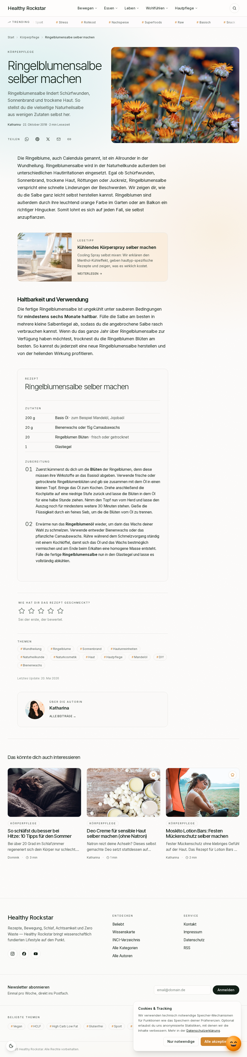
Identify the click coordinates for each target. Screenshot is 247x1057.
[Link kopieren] (69, 139)
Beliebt (118, 924)
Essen (109, 8)
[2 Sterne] (31, 611)
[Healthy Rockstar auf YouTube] (36, 954)
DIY (161, 657)
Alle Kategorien (125, 948)
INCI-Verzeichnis (126, 940)
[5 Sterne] (60, 611)
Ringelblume (62, 649)
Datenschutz (194, 940)
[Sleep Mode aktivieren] (11, 1046)
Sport (119, 1026)
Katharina (14, 124)
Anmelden (226, 990)
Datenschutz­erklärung (203, 1030)
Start (11, 37)
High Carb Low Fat (66, 1026)
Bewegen (86, 8)
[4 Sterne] (50, 611)
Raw (139, 22)
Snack (189, 22)
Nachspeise (78, 22)
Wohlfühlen (155, 8)
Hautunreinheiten (125, 649)
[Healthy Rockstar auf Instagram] (12, 954)
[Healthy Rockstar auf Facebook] (24, 954)
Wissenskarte (123, 932)
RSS (187, 948)
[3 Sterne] (41, 611)
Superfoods (111, 22)
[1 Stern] (21, 611)
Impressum (193, 932)
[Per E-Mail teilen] (58, 139)
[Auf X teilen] (48, 139)
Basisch (163, 22)
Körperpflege (29, 37)
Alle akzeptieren (218, 1041)
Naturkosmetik (66, 657)
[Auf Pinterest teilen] (37, 139)
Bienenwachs (32, 665)
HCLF (38, 1026)
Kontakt (190, 924)
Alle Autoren (122, 956)
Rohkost (48, 22)
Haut (91, 657)
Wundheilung (32, 649)
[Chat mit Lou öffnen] (233, 1043)
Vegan (215, 22)
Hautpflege (184, 8)
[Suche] (234, 8)
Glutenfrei (97, 1026)
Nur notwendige (181, 1041)
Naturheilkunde (33, 657)
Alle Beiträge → (62, 716)
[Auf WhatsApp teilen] (27, 139)
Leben (130, 8)
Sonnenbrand (92, 649)
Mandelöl (140, 657)
